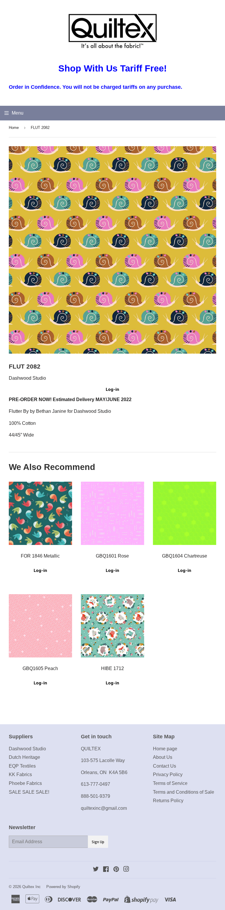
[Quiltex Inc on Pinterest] (116, 869)
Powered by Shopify (63, 887)
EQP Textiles (22, 766)
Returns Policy (168, 800)
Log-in (112, 389)
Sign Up (98, 841)
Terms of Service (170, 783)
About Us (162, 757)
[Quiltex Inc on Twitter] (96, 869)
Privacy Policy (168, 774)
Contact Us (164, 766)
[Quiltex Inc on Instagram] (126, 869)
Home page (165, 748)
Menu (17, 112)
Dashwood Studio (27, 748)
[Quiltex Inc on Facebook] (106, 869)
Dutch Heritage (24, 757)
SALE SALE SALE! (29, 792)
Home (14, 127)
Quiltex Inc (31, 887)
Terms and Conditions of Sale (183, 792)
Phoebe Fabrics (25, 783)
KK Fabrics (20, 774)
